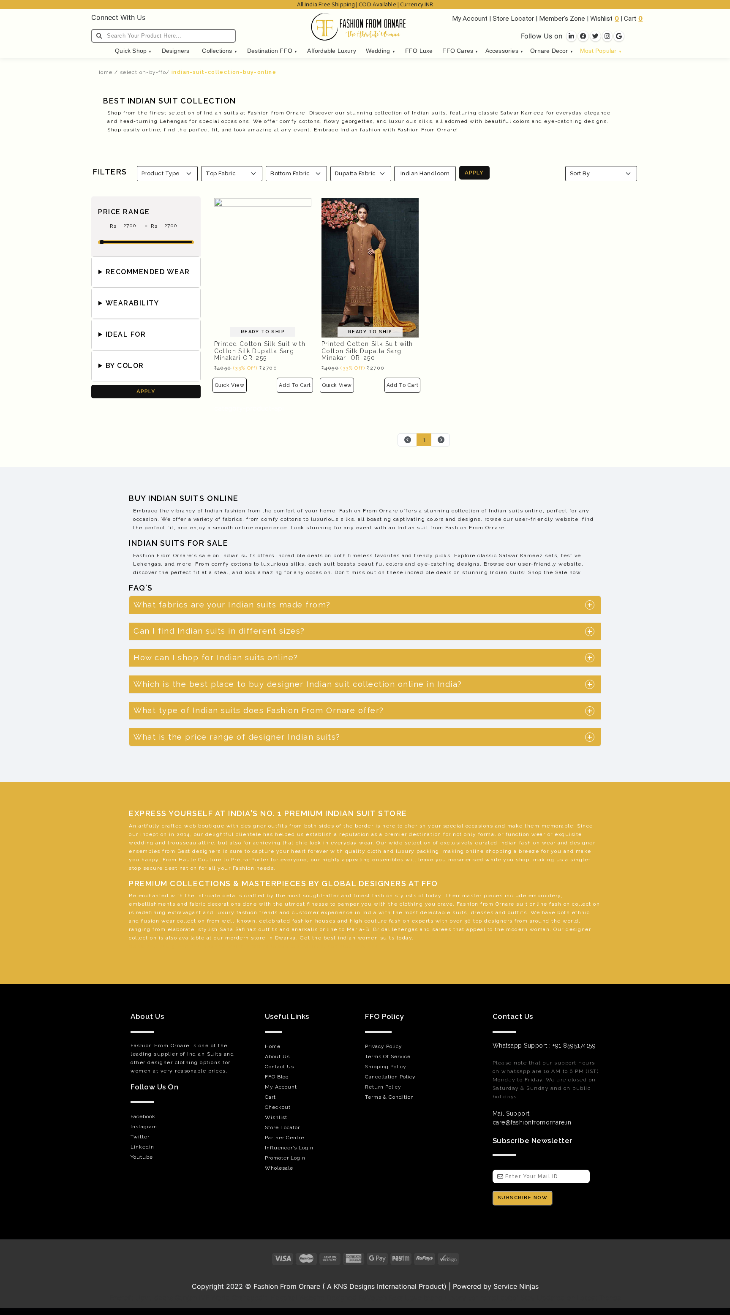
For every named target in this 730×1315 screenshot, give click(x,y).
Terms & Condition (389, 1097)
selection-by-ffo (143, 72)
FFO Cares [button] (460, 51)
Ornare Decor (551, 51)
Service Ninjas (516, 1286)
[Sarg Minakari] (262, 267)
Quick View (230, 385)
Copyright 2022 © (222, 1286)
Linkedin (142, 1147)
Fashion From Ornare (286, 1286)
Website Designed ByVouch (343, 1297)
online (539, 904)
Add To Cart (295, 385)
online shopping (489, 851)
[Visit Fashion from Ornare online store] (365, 1274)
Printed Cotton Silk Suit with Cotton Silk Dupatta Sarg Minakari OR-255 (260, 351)
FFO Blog (277, 1077)
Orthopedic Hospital (264, 1297)
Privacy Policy (383, 1046)
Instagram (144, 1127)
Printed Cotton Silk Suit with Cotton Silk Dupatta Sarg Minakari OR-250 (367, 351)
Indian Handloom (425, 173)
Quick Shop (133, 51)
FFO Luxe (419, 51)
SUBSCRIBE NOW (523, 1198)
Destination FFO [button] (272, 51)
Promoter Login (285, 1158)
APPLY (474, 172)
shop (522, 860)
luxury (405, 851)
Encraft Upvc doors (141, 1297)
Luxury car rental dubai (481, 1297)
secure (153, 868)
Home (104, 72)
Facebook (143, 1116)
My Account (470, 18)
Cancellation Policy (390, 1077)
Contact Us (279, 1067)
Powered (467, 1286)
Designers (176, 51)
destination (425, 834)
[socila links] (571, 36)
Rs (114, 226)
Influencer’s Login (289, 1148)
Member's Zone (562, 18)
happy (150, 860)
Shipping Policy (385, 1067)
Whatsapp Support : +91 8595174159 (544, 1045)
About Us (277, 1056)
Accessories (504, 51)
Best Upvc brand (415, 1297)
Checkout (278, 1107)
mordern (237, 938)
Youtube (142, 1157)
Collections (219, 51)
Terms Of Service (388, 1056)
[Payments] (365, 1259)
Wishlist (601, 18)
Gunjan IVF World (202, 1297)
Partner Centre (284, 1138)
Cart (630, 18)
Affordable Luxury (331, 51)
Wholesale (279, 1168)
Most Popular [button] (601, 51)
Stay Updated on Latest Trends (570, 1297)
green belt (187, 946)
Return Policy (383, 1087)
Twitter (140, 1137)
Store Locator (513, 18)
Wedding (380, 51)
